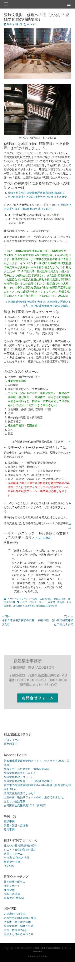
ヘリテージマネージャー (33, 602)
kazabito (31, 24)
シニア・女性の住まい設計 (20, 849)
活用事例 (9, 829)
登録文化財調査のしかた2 (19, 773)
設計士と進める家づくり (18, 934)
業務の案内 (10, 743)
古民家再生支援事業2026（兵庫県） (26, 805)
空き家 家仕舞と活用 (17, 922)
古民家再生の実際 (14, 914)
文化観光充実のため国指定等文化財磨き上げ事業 (37, 197)
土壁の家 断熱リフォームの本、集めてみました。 (35, 797)
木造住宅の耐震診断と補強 (20, 918)
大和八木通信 (12, 894)
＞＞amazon (41, 537)
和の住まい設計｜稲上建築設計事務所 (42, 948)
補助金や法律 (12, 861)
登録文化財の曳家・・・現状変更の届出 (28, 781)
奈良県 (60, 602)
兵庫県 (51, 602)
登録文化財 (59, 598)
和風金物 (9, 890)
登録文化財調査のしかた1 (19, 793)
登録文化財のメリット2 (18, 777)
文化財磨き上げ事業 (23, 605)
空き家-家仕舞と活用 (16, 857)
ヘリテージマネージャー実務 (23, 598)
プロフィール (12, 739)
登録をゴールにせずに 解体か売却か (27, 769)
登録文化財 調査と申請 (18, 926)
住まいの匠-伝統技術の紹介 (20, 845)
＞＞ (68, 441)
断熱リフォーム (13, 853)
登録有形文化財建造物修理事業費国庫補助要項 (36, 192)
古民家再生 (45, 598)
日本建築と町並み (14, 881)
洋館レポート (12, 885)
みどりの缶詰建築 (14, 801)
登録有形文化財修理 (46, 605)
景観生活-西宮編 (14, 898)
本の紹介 (9, 866)
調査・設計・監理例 (16, 825)
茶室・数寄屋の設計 (16, 930)
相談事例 (9, 821)
